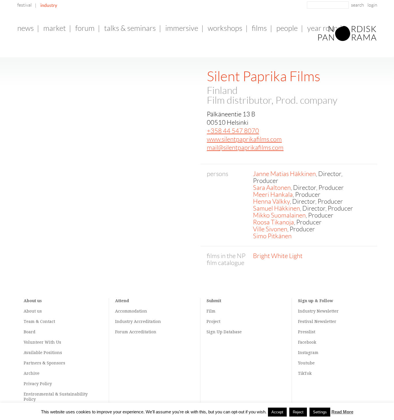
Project (213, 321)
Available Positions (43, 352)
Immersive (181, 28)
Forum (85, 28)
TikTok (305, 373)
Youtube (306, 363)
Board (29, 332)
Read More (342, 411)
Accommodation (131, 311)
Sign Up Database (224, 332)
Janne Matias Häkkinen (284, 173)
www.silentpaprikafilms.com (244, 139)
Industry (48, 5)
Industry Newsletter (318, 311)
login (372, 5)
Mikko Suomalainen (279, 215)
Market (54, 28)
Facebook (307, 342)
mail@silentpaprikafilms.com (245, 147)
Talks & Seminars (130, 28)
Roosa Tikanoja (273, 222)
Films (259, 28)
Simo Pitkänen (272, 236)
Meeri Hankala (273, 194)
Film (211, 311)
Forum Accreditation (135, 332)
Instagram (308, 352)
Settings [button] (320, 412)
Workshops (225, 28)
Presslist (306, 332)
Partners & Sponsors (44, 363)
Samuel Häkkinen (276, 208)
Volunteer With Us (42, 342)
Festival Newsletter (317, 321)
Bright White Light (278, 256)
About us (33, 311)
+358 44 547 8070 (233, 131)
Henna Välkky (271, 201)
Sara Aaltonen (272, 187)
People (287, 28)
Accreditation (147, 321)
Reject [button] (298, 412)
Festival (24, 5)
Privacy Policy (38, 383)
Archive (32, 373)
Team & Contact (39, 321)
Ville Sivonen (270, 229)
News (25, 28)
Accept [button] (277, 412)
